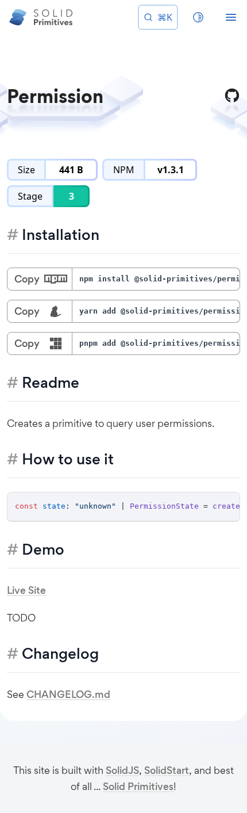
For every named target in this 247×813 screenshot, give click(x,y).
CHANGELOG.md (68, 694)
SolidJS (122, 770)
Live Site (26, 590)
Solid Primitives (138, 786)
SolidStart (166, 770)
